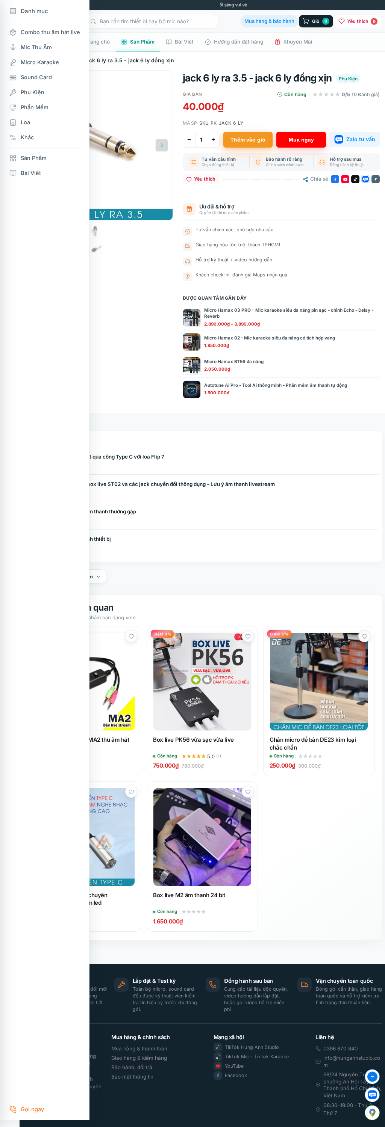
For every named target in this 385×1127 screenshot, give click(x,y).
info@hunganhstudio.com (351, 1061)
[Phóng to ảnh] (159, 208)
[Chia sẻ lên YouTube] (345, 179)
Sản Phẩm (142, 42)
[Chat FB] (372, 1076)
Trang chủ (97, 42)
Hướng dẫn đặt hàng (238, 42)
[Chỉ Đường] (372, 1112)
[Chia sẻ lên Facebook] (335, 179)
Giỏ (319, 21)
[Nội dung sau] (161, 145)
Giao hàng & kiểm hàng (139, 1058)
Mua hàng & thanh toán (139, 1049)
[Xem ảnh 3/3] (98, 239)
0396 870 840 (340, 1049)
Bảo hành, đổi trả (131, 1067)
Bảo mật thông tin (132, 1077)
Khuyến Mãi (297, 42)
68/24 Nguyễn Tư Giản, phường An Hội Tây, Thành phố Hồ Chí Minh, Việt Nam (352, 1085)
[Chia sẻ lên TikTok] (355, 179)
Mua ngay (301, 140)
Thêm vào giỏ (247, 140)
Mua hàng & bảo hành (269, 21)
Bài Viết (184, 42)
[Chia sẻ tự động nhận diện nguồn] (375, 179)
